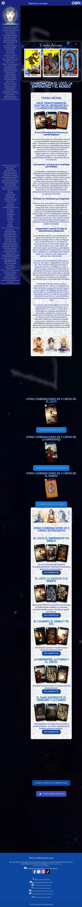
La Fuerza (10, 209)
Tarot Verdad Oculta (10, 45)
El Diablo (10, 216)
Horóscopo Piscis (10, 250)
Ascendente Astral (10, 79)
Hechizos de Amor (10, 279)
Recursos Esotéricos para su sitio (41, 891)
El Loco (10, 191)
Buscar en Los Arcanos (41, 880)
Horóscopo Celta (10, 186)
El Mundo (10, 226)
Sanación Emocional (10, 40)
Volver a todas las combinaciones (51, 783)
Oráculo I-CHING (10, 76)
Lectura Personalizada (10, 27)
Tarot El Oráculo (10, 32)
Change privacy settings (41, 866)
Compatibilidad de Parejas (10, 255)
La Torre (10, 218)
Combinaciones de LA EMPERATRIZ (51, 468)
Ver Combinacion (51, 572)
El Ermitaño (10, 206)
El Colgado (10, 211)
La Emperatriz (10, 196)
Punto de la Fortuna (10, 84)
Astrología (10, 169)
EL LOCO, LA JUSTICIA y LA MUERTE (51, 580)
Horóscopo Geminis (10, 235)
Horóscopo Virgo (10, 240)
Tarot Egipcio (10, 265)
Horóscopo (10, 230)
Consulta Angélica (10, 78)
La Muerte (10, 213)
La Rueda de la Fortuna (10, 208)
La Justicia (10, 204)
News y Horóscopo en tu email (41, 882)
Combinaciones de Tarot (10, 93)
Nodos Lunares (10, 86)
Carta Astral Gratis (10, 66)
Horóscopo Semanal (10, 91)
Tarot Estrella (10, 52)
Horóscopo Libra (10, 241)
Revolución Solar (10, 67)
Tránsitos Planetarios (10, 69)
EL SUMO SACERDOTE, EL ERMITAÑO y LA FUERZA (51, 699)
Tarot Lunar (10, 51)
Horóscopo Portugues (10, 252)
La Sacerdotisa (10, 194)
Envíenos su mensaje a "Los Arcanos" (41, 868)
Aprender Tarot (10, 170)
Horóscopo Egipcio (10, 272)
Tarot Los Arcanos (38, 3)
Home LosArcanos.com (51, 794)
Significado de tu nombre (10, 177)
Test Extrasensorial (10, 277)
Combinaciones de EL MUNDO (51, 504)
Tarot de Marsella (10, 263)
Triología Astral (10, 73)
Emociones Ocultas (10, 172)
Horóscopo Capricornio (10, 246)
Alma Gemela (10, 253)
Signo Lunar (10, 81)
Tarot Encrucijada (10, 47)
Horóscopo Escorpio (10, 243)
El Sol (10, 223)
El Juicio (10, 224)
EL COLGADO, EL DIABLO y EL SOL (51, 622)
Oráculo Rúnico (10, 74)
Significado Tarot (10, 167)
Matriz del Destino (10, 96)
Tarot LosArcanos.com (41, 857)
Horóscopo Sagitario (10, 245)
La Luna (10, 221)
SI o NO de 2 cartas (10, 61)
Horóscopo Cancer (10, 236)
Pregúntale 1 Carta (10, 29)
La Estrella (10, 219)
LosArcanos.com (47, 904)
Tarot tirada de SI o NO (10, 59)
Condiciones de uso (54, 864)
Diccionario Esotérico (10, 174)
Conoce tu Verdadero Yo (10, 30)
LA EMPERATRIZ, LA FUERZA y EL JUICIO (51, 660)
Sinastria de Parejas (10, 71)
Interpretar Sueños (10, 175)
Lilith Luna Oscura (10, 83)
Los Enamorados (10, 201)
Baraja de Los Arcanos (10, 189)
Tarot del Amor (10, 34)
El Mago (10, 192)
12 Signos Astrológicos (10, 257)
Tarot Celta (10, 44)
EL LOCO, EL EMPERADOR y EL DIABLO (51, 539)
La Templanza (10, 214)
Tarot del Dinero (10, 49)
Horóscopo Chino (10, 274)
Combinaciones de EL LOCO (51, 430)
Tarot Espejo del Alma (10, 35)
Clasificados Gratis (10, 179)
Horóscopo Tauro (10, 233)
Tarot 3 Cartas (10, 54)
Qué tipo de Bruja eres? (10, 182)
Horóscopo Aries (10, 231)
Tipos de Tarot (10, 95)
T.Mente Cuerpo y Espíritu (10, 64)
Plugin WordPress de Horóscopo (41, 894)
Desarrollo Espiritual (10, 42)
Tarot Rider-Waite (10, 262)
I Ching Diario (10, 89)
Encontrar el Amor (10, 39)
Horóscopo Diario (10, 88)
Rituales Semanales (10, 98)
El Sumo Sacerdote (10, 199)
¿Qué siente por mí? (10, 37)
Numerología (10, 275)
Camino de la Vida (10, 184)
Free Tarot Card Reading (42, 897)
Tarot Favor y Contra (10, 56)
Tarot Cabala (10, 57)
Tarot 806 (10, 282)
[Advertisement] (10, 132)
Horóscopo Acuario (10, 248)
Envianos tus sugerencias (41, 888)
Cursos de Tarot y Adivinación (10, 267)
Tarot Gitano (10, 62)
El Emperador (10, 197)
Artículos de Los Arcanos (10, 180)
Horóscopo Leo (10, 238)
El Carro (10, 202)
